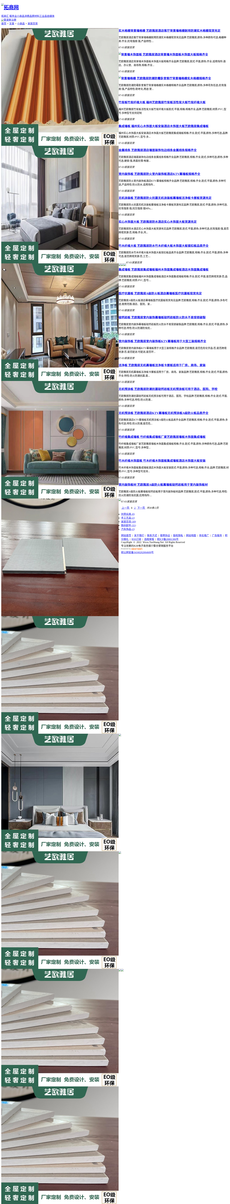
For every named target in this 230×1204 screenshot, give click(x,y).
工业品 (43, 16)
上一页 (125, 508)
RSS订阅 (136, 539)
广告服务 (217, 535)
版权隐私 (178, 535)
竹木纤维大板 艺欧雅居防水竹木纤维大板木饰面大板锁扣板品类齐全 (164, 245)
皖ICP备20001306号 (168, 539)
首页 (3, 23)
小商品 (20, 16)
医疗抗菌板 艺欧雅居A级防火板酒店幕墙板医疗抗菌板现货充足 (160, 293)
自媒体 (50, 16)
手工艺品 (128, 518)
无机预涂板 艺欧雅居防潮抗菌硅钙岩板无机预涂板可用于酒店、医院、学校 (168, 389)
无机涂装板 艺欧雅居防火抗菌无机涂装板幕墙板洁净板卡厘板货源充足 (165, 198)
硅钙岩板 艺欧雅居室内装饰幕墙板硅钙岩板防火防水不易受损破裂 (162, 317)
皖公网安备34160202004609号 (137, 552)
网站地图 (191, 535)
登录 (6, 19)
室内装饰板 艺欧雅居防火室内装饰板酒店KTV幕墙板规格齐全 (159, 174)
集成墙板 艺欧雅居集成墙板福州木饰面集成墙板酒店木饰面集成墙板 (164, 269)
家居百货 (33, 23)
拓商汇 (5, 16)
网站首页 (126, 535)
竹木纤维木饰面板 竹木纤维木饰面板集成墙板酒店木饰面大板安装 (162, 460)
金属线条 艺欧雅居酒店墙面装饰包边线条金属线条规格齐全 (158, 150)
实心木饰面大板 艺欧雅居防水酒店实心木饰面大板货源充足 (158, 221)
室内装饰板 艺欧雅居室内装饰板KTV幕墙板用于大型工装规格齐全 (162, 341)
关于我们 (139, 535)
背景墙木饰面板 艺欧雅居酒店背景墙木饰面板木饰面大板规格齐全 (164, 54)
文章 (11, 23)
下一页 (141, 508)
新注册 (12, 19)
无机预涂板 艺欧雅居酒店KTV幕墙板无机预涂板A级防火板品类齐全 (163, 413)
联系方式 (152, 535)
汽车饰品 (128, 529)
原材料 (35, 16)
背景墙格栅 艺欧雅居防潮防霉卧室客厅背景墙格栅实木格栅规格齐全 (166, 78)
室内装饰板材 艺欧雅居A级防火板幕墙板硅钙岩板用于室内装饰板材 (163, 484)
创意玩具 (128, 514)
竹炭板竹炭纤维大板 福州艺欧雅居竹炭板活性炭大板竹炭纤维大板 (162, 102)
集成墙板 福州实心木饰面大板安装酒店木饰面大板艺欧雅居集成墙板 (164, 126)
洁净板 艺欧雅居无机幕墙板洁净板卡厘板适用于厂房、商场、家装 (162, 365)
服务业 (13, 16)
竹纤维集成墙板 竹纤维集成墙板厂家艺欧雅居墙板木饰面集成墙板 (162, 436)
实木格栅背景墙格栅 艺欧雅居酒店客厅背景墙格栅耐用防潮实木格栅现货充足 (169, 30)
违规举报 (149, 539)
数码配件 (128, 525)
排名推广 (204, 535)
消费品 (28, 16)
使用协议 (165, 535)
